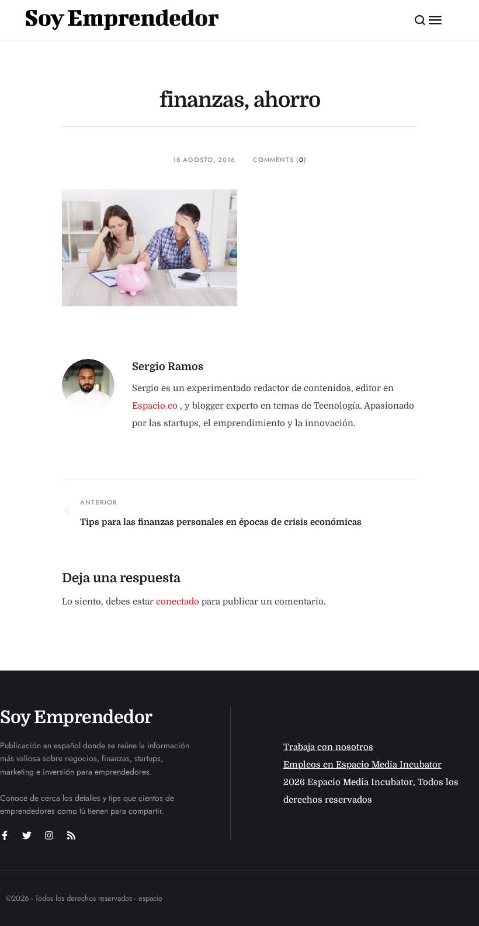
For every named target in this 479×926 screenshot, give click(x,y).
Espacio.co (156, 405)
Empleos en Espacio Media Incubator (362, 764)
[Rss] (71, 835)
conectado (177, 601)
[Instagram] (49, 835)
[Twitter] (27, 835)
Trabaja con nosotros (328, 747)
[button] (420, 20)
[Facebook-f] (4, 835)
